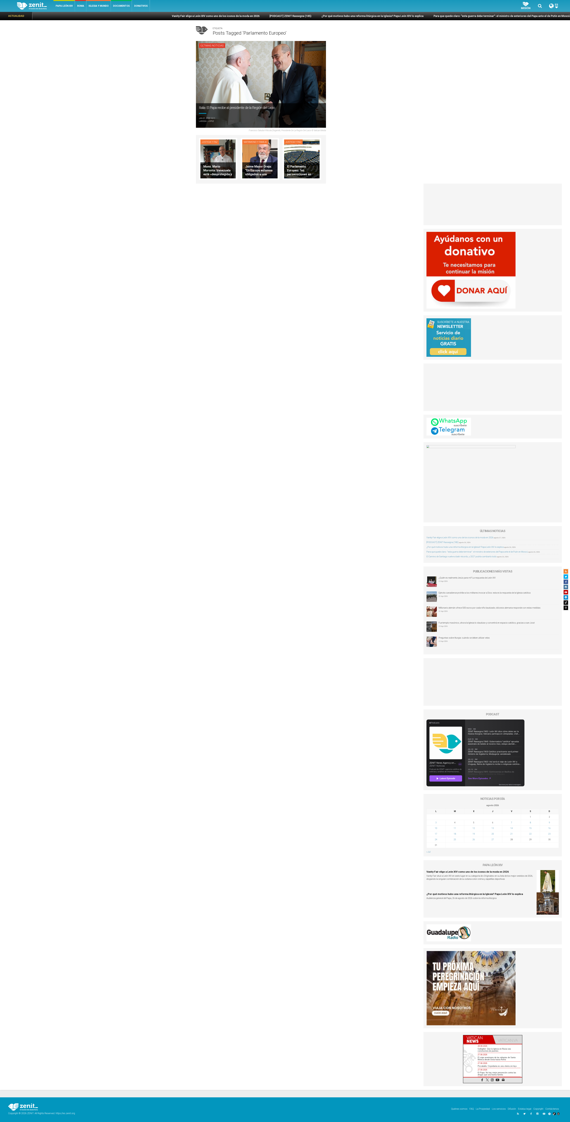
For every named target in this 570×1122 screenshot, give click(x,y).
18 (455, 834)
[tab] (478, 1039)
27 (492, 839)
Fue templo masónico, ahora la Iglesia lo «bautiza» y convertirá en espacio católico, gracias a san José (487, 623)
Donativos (141, 5)
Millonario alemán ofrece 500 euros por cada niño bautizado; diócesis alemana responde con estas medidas (489, 608)
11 (455, 828)
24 (436, 839)
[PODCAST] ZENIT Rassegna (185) (48, 16)
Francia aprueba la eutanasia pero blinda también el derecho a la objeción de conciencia (494, 16)
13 (492, 828)
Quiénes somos (459, 1108)
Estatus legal (524, 1108)
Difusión (512, 1108)
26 (473, 839)
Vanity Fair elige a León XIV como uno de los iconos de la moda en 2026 (459, 537)
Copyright (538, 1108)
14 (511, 828)
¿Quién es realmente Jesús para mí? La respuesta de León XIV (467, 578)
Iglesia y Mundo (99, 5)
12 (473, 828)
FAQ (472, 1108)
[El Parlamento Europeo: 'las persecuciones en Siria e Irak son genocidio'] (301, 158)
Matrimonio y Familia (255, 142)
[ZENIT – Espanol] (35, 6)
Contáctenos (552, 1108)
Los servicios (499, 1108)
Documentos (121, 5)
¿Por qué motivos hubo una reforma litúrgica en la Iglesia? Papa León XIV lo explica (130, 16)
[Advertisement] (492, 204)
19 (473, 834)
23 (549, 834)
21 (511, 834)
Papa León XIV (64, 5)
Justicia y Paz (209, 142)
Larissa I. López (206, 121)
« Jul (428, 852)
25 (455, 839)
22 (530, 834)
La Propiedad (483, 1108)
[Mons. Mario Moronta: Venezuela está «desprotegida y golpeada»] (218, 158)
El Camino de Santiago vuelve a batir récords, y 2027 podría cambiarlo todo (383, 16)
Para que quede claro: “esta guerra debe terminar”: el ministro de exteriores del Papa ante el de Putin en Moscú (259, 16)
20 (492, 834)
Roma (80, 5)
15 (530, 828)
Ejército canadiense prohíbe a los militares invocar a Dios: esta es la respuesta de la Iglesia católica (485, 593)
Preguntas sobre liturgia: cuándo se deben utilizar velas (464, 638)
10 (436, 828)
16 (549, 828)
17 (436, 834)
